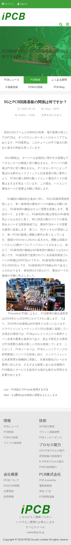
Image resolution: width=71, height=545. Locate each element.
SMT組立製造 (47, 426)
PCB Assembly (47, 480)
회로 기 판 (45, 491)
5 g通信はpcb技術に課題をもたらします (34, 395)
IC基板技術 (11, 87)
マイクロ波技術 (12, 443)
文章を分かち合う (51, 115)
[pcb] (13, 16)
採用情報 (9, 496)
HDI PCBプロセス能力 (52, 450)
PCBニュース (11, 80)
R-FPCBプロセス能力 (51, 461)
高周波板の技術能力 (50, 456)
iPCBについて (11, 480)
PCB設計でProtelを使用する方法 (29, 389)
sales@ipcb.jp (35, 532)
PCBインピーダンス (50, 437)
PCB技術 (35, 80)
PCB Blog (59, 87)
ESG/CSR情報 (11, 485)
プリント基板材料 (49, 432)
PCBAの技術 (35, 87)
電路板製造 (45, 485)
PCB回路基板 (46, 496)
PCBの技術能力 (48, 467)
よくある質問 (59, 80)
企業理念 (9, 491)
